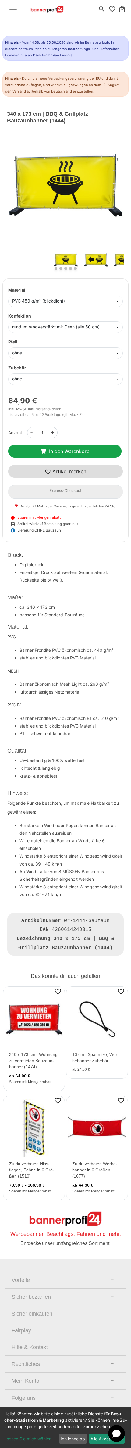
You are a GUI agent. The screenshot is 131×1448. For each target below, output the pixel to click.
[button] (16, 191)
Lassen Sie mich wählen (27, 1438)
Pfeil (12, 341)
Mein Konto (25, 1381)
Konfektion (19, 315)
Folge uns (24, 1398)
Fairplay (21, 1330)
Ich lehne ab (73, 1438)
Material (16, 289)
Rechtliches (26, 1364)
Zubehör (17, 367)
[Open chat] (116, 1433)
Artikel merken (68, 471)
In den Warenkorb (69, 451)
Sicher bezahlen (31, 1297)
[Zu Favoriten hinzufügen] (58, 991)
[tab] (65, 1280)
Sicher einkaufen (32, 1314)
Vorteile (21, 1280)
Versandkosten (48, 409)
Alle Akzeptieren (106, 1438)
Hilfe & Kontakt (30, 1347)
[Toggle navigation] (13, 9)
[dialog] (65, 1427)
